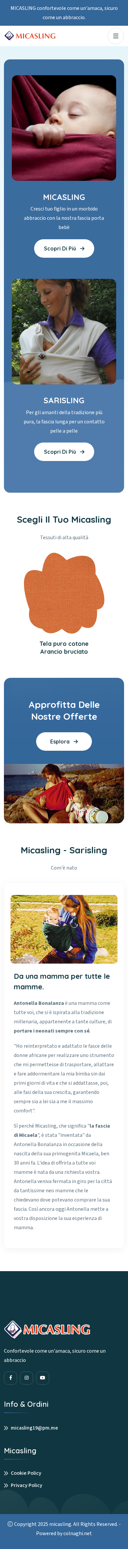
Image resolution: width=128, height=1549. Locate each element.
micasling (60, 1524)
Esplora (60, 741)
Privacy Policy (26, 1485)
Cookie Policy (26, 1473)
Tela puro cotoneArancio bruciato (64, 647)
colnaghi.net (77, 1533)
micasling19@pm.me (34, 1428)
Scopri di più (60, 248)
